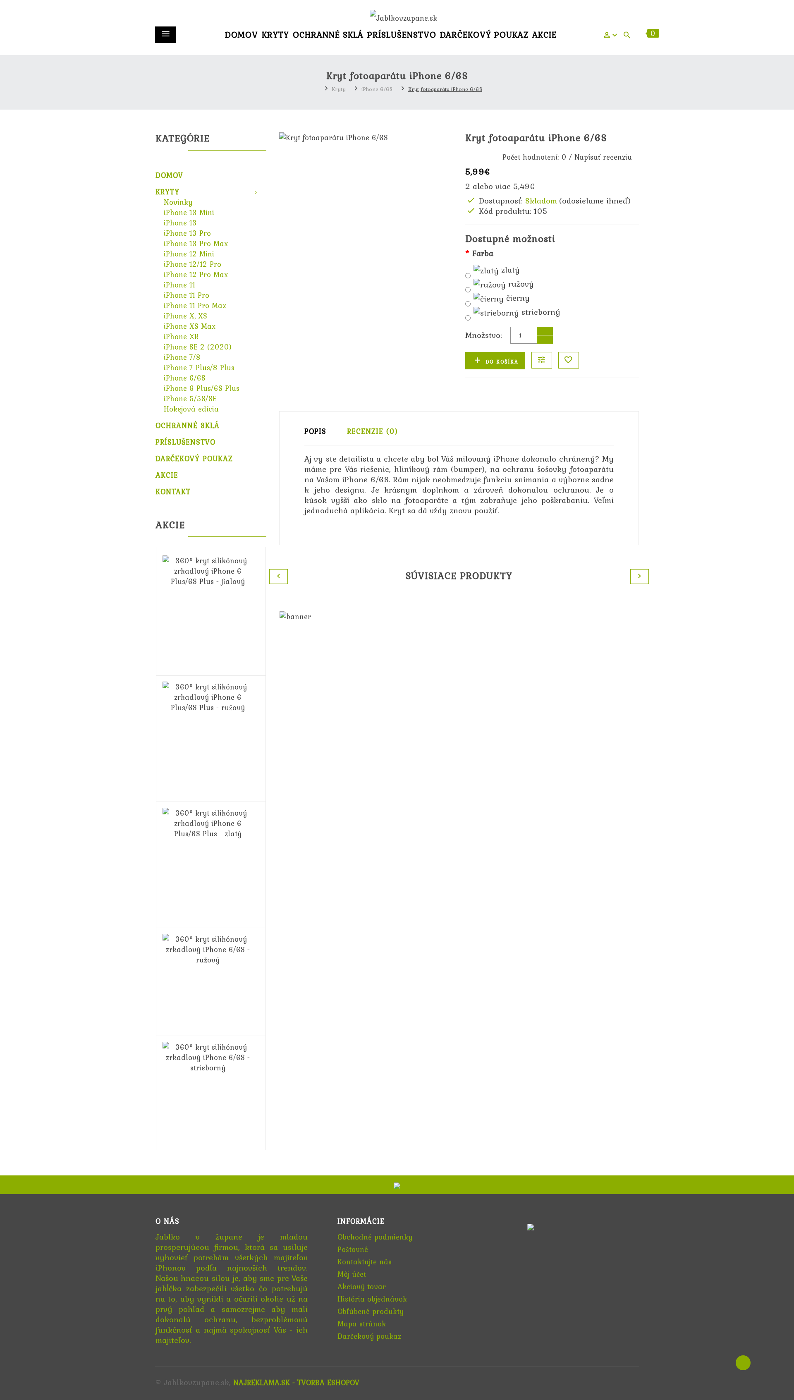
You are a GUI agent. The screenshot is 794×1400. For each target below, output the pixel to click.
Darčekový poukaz (484, 34)
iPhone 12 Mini (189, 253)
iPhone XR (181, 336)
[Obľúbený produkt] (568, 360)
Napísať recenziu (603, 157)
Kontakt (173, 491)
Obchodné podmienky (374, 1236)
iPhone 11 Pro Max (195, 305)
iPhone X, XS (185, 315)
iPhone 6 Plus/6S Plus (201, 388)
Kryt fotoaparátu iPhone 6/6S (445, 89)
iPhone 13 (180, 222)
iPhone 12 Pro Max (196, 274)
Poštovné (352, 1249)
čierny (517, 298)
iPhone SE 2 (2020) (198, 346)
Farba (482, 253)
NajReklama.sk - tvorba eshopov (296, 1382)
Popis (315, 431)
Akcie (544, 34)
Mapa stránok (361, 1323)
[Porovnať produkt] (541, 360)
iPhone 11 (179, 284)
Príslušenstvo (401, 34)
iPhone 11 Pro (186, 295)
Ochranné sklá (328, 34)
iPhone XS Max (189, 326)
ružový (520, 284)
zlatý (509, 270)
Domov (241, 34)
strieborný (539, 312)
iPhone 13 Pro (187, 233)
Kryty (275, 34)
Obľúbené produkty (370, 1311)
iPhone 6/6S (376, 89)
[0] (641, 37)
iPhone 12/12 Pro (192, 264)
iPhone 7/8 (182, 357)
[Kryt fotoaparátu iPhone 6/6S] (366, 137)
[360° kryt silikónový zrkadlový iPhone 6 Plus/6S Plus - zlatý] (208, 822)
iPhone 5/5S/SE (190, 398)
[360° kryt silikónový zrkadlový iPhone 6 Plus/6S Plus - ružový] (208, 696)
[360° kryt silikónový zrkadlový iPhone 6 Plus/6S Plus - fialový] (208, 570)
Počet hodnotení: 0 (534, 157)
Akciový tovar (361, 1286)
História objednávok (372, 1298)
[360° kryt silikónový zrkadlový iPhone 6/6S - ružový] (208, 948)
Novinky (178, 202)
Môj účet (351, 1274)
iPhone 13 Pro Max (196, 243)
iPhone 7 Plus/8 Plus (199, 367)
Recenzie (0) (372, 431)
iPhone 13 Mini (189, 212)
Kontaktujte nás (364, 1261)
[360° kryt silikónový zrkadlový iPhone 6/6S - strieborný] (208, 1056)
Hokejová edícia (191, 408)
